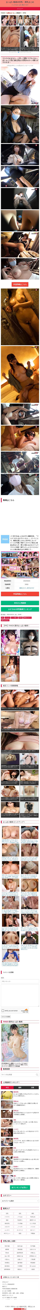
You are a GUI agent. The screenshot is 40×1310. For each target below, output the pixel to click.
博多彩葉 (20, 1249)
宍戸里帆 (32, 1246)
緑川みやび (30, 588)
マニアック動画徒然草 (8, 1284)
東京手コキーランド (7, 1295)
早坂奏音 (32, 1262)
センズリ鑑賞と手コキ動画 (9, 1297)
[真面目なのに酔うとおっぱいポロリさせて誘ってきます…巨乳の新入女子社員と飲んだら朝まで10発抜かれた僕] (10, 856)
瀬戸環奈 (20, 1262)
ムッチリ (7, 1230)
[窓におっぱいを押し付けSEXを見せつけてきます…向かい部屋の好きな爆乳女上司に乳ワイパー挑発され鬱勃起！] (30, 891)
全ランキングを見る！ (20, 1187)
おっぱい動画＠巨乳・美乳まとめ (20, 2)
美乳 (20, 1213)
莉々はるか (33, 1266)
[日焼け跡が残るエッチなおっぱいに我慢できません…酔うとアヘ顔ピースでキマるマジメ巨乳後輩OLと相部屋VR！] (10, 838)
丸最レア (20, 1259)
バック (7, 617)
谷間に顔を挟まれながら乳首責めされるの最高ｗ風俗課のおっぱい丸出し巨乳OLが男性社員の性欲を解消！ (10, 964)
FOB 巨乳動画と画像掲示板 (9, 1288)
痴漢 (20, 1233)
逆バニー (32, 1230)
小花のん (7, 1259)
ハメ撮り (14, 617)
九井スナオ (33, 1249)
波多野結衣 (20, 1252)
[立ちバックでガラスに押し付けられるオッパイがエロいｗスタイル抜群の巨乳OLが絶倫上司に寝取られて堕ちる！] (30, 909)
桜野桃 (7, 1249)
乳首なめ (32, 1216)
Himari (7, 1252)
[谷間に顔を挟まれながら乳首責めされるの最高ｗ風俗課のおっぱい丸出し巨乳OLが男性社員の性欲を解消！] (10, 961)
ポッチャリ (20, 1230)
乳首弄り (20, 1220)
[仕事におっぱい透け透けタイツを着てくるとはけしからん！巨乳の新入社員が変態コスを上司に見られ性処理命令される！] (30, 944)
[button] (9, 52)
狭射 (7, 1220)
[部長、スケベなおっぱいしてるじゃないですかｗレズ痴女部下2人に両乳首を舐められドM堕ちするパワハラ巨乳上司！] (30, 926)
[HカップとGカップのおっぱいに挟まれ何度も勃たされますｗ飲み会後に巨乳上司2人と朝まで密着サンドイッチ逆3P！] (30, 856)
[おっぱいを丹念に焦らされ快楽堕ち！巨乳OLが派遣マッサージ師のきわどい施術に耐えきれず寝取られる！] (10, 909)
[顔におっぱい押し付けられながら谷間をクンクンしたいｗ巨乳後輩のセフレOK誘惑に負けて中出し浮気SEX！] (30, 873)
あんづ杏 (7, 1256)
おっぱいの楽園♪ (6, 1291)
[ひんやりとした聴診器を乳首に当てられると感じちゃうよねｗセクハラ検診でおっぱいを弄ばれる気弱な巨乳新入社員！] (10, 891)
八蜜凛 (33, 1269)
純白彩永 (7, 1266)
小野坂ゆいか (32, 1256)
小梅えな (32, 1252)
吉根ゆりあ (20, 1256)
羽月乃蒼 (7, 1246)
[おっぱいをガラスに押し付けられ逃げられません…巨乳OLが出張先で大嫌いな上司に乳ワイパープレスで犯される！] (10, 944)
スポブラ (7, 1226)
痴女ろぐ (4, 1286)
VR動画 (33, 1233)
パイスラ (32, 1226)
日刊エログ (5, 1282)
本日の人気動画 (20, 603)
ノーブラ (20, 1226)
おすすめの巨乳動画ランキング (20, 609)
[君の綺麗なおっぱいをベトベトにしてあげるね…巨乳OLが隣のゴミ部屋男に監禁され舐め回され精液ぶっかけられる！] (30, 838)
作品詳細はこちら (20, 284)
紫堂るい (20, 1269)
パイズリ (7, 1216)
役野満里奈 (7, 1269)
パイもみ (20, 1216)
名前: (2, 978)
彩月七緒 (20, 1246)
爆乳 (33, 1213)
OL (3, 617)
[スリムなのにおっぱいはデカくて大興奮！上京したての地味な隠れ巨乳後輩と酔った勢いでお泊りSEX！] (10, 926)
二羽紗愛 (32, 1259)
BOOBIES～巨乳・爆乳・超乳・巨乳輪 (13, 1293)
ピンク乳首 (33, 1223)
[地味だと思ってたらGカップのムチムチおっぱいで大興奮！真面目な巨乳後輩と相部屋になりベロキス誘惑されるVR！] (10, 873)
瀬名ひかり (22, 588)
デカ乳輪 (20, 1223)
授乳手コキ (33, 1220)
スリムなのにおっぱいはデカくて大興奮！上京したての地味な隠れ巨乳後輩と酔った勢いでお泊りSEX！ (10, 929)
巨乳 (20, 617)
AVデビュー (7, 1233)
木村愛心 (7, 1262)
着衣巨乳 (7, 1223)
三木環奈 (20, 1266)
